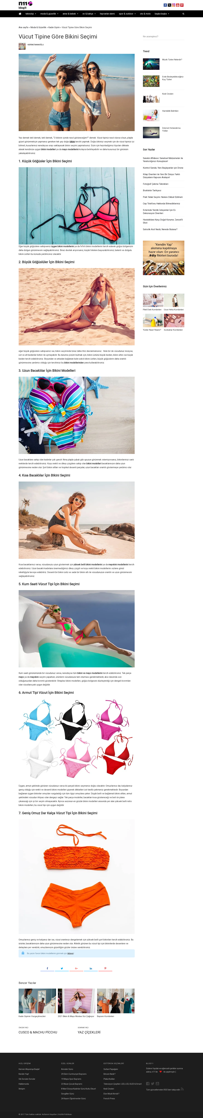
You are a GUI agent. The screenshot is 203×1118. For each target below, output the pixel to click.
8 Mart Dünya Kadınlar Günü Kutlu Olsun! (78, 1089)
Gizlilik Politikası (65, 1114)
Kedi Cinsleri (167, 94)
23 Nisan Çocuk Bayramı (71, 1084)
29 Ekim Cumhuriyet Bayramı (73, 1074)
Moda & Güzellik (48, 13)
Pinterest (182, 5)
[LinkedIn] (91, 968)
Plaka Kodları (109, 1079)
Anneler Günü (67, 1069)
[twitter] (153, 1084)
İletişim (22, 1089)
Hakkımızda (24, 1084)
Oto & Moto (145, 13)
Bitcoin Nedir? (109, 1074)
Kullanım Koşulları (49, 1114)
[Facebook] (47, 968)
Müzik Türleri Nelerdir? (172, 59)
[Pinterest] (105, 968)
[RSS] (182, 1089)
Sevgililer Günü (67, 1094)
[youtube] (158, 1084)
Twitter (169, 5)
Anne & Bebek (69, 13)
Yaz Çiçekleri (89, 1032)
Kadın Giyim (54, 27)
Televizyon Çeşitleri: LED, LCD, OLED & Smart (123, 1084)
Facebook (165, 5)
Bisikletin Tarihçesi (152, 190)
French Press (109, 1098)
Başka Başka (161, 13)
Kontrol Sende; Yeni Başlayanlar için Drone (163, 168)
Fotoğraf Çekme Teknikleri (155, 184)
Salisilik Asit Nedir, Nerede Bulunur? (160, 229)
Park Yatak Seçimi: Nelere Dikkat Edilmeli (163, 197)
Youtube (178, 5)
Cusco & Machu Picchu (38, 1032)
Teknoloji (30, 13)
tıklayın (70, 953)
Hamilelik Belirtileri (170, 111)
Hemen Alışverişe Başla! (29, 1069)
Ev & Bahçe (88, 13)
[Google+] (76, 968)
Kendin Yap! (24, 1074)
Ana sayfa (23, 27)
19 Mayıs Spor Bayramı (71, 1079)
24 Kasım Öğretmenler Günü (73, 1098)
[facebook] (148, 1084)
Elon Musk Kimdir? (111, 1094)
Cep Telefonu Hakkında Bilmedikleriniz (161, 203)
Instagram (173, 5)
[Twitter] (62, 968)
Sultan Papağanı (111, 1069)
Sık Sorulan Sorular (27, 1079)
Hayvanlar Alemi (107, 13)
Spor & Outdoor (126, 13)
